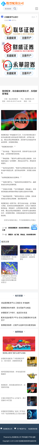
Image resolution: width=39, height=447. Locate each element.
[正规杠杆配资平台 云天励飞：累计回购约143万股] (32, 401)
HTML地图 (31, 437)
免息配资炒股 (32, 429)
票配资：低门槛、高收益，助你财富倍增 (22, 234)
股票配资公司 (7, 429)
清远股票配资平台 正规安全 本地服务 (15, 302)
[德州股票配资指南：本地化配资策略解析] (32, 375)
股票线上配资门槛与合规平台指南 (14, 353)
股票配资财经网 (24, 441)
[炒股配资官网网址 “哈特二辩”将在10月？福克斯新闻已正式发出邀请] (32, 414)
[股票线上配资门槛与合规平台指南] (19, 344)
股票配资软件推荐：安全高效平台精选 (16, 307)
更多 (33, 17)
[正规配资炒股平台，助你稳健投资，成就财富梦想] (28, 249)
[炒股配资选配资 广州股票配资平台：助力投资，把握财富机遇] (32, 362)
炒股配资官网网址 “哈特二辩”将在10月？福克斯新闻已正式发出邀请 (13, 412)
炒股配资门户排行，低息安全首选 (14, 312)
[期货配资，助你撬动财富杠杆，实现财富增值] (32, 388)
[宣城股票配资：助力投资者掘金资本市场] (9, 250)
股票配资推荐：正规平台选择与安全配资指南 (18, 325)
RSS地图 (25, 437)
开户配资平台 (21, 429)
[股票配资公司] (12, 4)
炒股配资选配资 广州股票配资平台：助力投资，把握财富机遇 (12, 359)
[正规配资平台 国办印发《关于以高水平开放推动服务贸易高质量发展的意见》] (9, 268)
